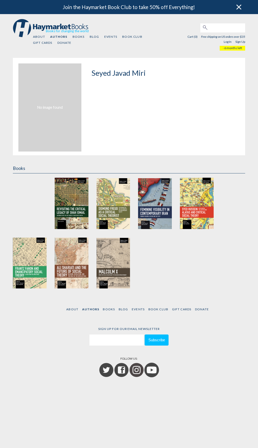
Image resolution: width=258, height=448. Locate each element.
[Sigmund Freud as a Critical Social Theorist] (113, 203)
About (39, 37)
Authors (58, 37)
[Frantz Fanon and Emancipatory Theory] (30, 262)
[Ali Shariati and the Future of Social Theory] (71, 262)
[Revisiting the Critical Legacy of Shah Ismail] (71, 203)
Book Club (132, 37)
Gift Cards (42, 43)
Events (110, 37)
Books (79, 37)
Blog (94, 37)
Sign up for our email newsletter (129, 329)
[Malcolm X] (113, 262)
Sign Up (240, 42)
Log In (228, 42)
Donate (64, 43)
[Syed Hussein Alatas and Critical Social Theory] (197, 203)
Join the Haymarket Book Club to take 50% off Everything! (129, 7)
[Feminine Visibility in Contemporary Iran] (155, 203)
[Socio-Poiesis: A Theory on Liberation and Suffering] (30, 203)
